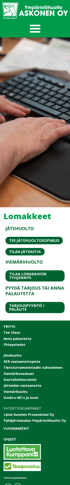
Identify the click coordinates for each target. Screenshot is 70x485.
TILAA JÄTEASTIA (25, 251)
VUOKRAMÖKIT (16, 428)
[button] (35, 29)
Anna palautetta (17, 338)
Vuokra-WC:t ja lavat (21, 397)
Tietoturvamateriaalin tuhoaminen (33, 367)
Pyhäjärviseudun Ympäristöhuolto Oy (35, 420)
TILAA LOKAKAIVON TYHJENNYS (27, 275)
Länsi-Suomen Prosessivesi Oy (29, 414)
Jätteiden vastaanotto (22, 385)
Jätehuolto (13, 355)
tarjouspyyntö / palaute (26, 307)
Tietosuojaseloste (15, 477)
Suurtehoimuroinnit (20, 379)
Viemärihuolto (16, 391)
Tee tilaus (12, 332)
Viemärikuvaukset (19, 373)
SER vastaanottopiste (22, 361)
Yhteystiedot (15, 344)
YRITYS (9, 326)
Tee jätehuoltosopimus (34, 240)
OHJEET (10, 439)
